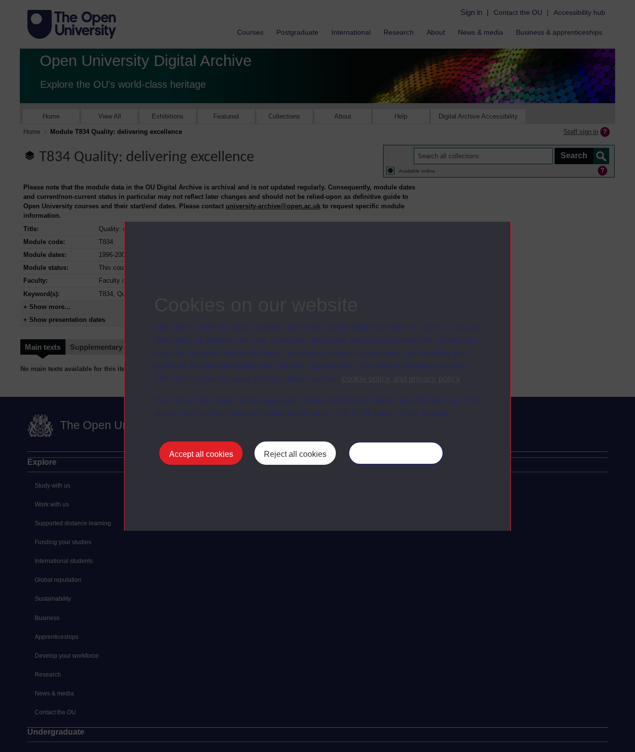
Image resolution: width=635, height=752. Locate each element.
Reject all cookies (295, 454)
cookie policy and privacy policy (401, 378)
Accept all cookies (201, 454)
